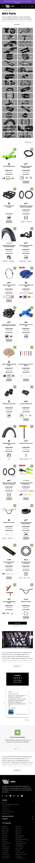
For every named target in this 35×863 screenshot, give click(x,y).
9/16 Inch (9, 221)
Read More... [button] (17, 24)
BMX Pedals (15, 658)
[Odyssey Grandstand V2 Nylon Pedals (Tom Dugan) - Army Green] (11, 336)
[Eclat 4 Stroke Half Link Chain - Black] (5, 376)
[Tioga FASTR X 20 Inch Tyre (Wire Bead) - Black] (9, 257)
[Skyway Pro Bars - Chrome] (22, 613)
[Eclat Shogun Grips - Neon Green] (8, 178)
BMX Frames (24, 656)
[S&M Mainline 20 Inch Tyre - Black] (9, 455)
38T (20, 577)
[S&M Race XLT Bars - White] (11, 534)
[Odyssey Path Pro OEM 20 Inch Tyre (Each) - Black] (9, 494)
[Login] (26, 6)
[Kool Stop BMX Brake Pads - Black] (4, 613)
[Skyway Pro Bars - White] (30, 613)
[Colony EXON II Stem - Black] (22, 415)
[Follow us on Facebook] (4, 796)
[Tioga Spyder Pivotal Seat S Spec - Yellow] (29, 494)
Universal (26, 182)
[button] (9, 171)
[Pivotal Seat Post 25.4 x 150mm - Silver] (26, 376)
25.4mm (26, 379)
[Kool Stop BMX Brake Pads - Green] (12, 613)
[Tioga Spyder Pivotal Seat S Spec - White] (25, 494)
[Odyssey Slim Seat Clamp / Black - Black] (26, 534)
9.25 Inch (26, 617)
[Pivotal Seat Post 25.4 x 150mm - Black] (22, 376)
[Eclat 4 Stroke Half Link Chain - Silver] (13, 376)
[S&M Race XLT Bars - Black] (7, 534)
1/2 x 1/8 (9, 379)
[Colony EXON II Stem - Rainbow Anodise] (30, 415)
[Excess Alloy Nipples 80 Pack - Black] (21, 297)
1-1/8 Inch (5, 261)
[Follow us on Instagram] (8, 796)
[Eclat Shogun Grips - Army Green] (12, 178)
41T (32, 577)
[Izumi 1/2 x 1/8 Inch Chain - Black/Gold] (12, 574)
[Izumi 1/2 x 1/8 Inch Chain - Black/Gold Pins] (8, 574)
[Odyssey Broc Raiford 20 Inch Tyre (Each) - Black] (26, 217)
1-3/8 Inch (12, 261)
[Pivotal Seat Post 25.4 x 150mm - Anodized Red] (30, 376)
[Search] (22, 6)
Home (3, 10)
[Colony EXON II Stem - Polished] (26, 415)
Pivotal (26, 498)
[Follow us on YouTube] (12, 796)
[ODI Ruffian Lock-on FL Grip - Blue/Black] (26, 336)
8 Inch (4, 538)
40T (29, 577)
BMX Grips (21, 654)
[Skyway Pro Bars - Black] (26, 613)
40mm (26, 419)
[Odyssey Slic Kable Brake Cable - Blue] (26, 178)
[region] (17, 703)
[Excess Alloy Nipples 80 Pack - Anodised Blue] (25, 297)
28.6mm (26, 538)
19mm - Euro (22, 261)
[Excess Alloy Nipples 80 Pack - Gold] (29, 297)
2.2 (9, 459)
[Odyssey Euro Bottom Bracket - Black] (26, 257)
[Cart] (32, 6)
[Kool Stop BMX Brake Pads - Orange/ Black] (8, 613)
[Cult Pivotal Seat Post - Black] (26, 455)
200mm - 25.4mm (24, 459)
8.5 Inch (16, 538)
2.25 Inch (29, 221)
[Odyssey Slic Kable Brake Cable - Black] (22, 178)
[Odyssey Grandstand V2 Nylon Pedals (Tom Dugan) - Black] (7, 336)
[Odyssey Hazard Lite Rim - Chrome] (8, 297)
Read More (17, 2)
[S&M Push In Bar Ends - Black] (9, 415)
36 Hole (9, 300)
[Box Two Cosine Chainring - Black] (26, 574)
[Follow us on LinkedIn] (19, 796)
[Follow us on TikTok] (15, 796)
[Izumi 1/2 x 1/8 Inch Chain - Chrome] (4, 574)
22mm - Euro (30, 261)
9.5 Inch (10, 538)
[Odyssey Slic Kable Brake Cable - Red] (30, 178)
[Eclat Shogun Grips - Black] (4, 178)
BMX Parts (8, 10)
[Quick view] (14, 149)
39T (24, 577)
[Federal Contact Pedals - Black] (9, 217)
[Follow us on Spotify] (23, 796)
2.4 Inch (22, 221)
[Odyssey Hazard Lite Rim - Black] (4, 297)
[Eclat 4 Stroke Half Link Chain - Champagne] (9, 376)
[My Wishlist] (29, 6)
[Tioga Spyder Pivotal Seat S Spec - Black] (21, 494)
